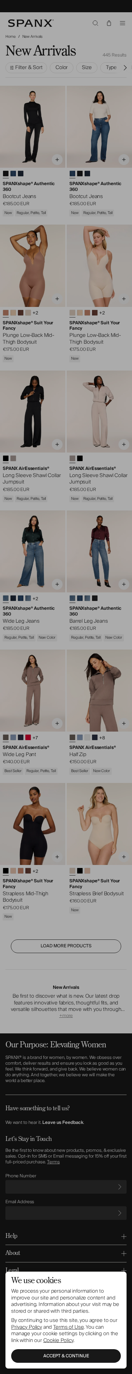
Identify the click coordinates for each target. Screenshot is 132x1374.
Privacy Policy (26, 1327)
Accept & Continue (66, 1356)
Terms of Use (68, 1327)
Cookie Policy (58, 1340)
